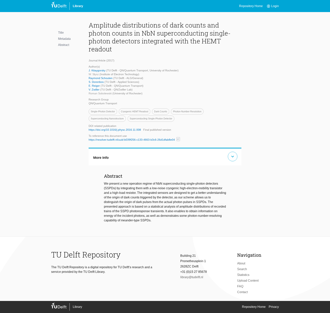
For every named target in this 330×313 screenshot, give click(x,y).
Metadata (64, 38)
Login (273, 6)
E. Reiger (95, 85)
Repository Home (251, 6)
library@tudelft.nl (191, 277)
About (241, 263)
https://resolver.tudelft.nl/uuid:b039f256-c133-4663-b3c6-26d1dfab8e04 (132, 139)
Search (242, 269)
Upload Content (248, 280)
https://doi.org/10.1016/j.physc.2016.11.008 (115, 129)
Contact (242, 292)
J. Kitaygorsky (97, 70)
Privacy (274, 306)
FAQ (240, 286)
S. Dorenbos (96, 81)
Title (61, 32)
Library (78, 6)
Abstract (63, 44)
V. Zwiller (94, 89)
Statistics (243, 274)
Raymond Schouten (101, 78)
